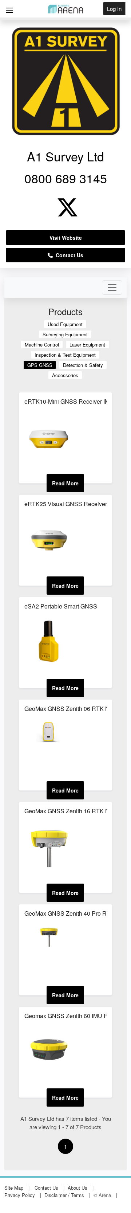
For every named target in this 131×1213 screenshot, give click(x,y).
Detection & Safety (83, 364)
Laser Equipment (87, 344)
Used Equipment (65, 324)
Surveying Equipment (65, 334)
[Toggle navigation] (112, 287)
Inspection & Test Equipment (65, 354)
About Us (77, 1187)
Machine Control (42, 344)
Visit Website (65, 237)
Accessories (65, 375)
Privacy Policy (19, 1195)
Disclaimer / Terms (64, 1195)
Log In (114, 8)
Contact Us (68, 255)
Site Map (13, 1187)
